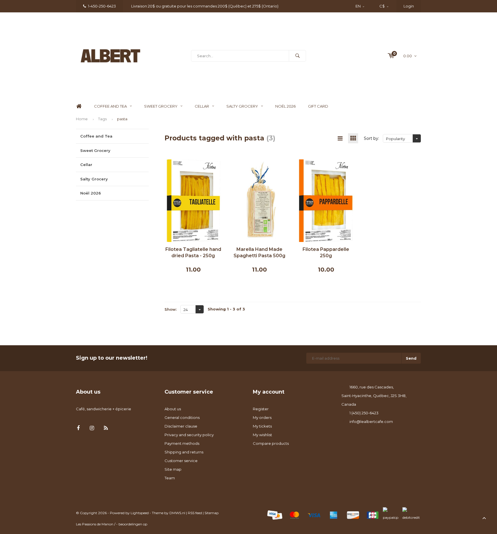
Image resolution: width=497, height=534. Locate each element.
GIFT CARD (318, 106)
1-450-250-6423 (102, 6)
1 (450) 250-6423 (364, 413)
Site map (173, 469)
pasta (122, 119)
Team (170, 478)
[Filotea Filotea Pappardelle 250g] (326, 200)
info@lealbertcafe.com (371, 421)
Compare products (271, 443)
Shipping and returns (184, 452)
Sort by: (371, 138)
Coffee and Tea (110, 106)
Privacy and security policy (189, 434)
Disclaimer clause (181, 426)
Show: (171, 309)
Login (409, 6)
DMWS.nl (177, 513)
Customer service (181, 460)
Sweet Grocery (160, 106)
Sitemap (211, 513)
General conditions (182, 417)
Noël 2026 (285, 106)
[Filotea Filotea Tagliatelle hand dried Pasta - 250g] (193, 200)
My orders (262, 417)
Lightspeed (140, 513)
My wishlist (262, 434)
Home (78, 106)
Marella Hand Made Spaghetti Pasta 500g (259, 253)
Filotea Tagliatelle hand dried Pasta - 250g (193, 253)
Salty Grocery (242, 106)
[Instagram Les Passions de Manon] (91, 428)
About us (173, 409)
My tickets (262, 426)
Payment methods (182, 443)
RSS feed (195, 513)
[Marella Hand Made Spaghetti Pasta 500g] (259, 200)
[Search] (297, 56)
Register (261, 409)
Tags (102, 119)
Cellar (202, 106)
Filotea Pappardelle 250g (326, 253)
